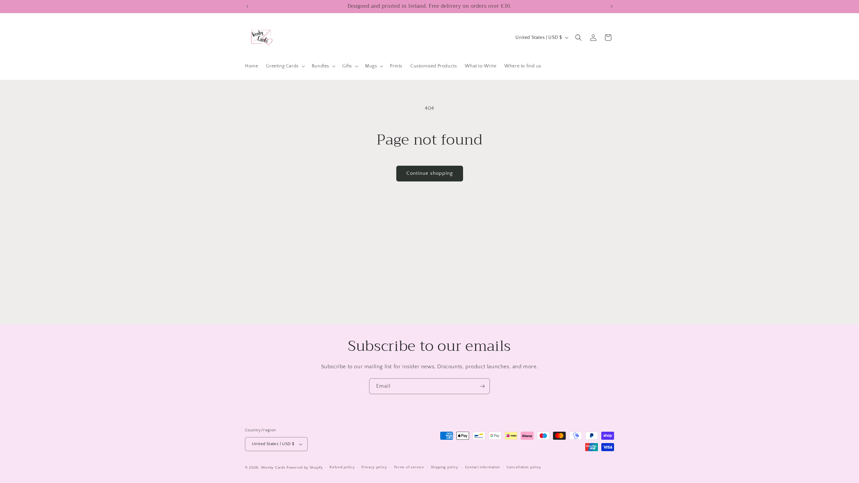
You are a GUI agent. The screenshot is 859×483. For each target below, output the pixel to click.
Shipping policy (445, 467)
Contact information (482, 467)
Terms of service (409, 467)
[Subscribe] (482, 386)
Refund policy (342, 467)
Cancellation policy (524, 467)
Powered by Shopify (305, 468)
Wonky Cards (273, 468)
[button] (284, 66)
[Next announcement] (611, 6)
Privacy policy (374, 467)
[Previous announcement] (247, 6)
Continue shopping (429, 173)
